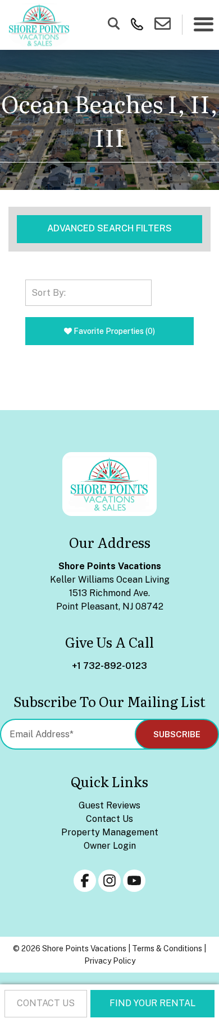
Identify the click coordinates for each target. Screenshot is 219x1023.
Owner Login (110, 845)
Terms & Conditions (167, 948)
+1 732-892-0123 (109, 666)
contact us (46, 1003)
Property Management (109, 832)
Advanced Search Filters (109, 228)
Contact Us (109, 818)
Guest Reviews (109, 805)
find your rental (152, 1003)
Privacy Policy (109, 960)
